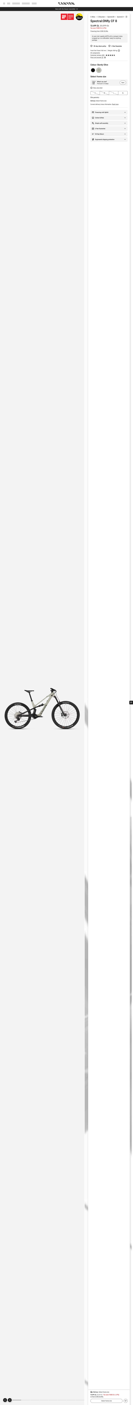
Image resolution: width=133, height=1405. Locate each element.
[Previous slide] (5, 1400)
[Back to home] (66, 3)
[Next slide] (10, 1400)
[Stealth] (93, 70)
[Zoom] (42, 709)
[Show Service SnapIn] (131, 702)
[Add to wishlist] (126, 1401)
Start (122, 82)
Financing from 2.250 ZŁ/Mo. (99, 31)
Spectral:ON (111, 17)
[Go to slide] (26, 1400)
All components (95, 53)
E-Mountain (101, 17)
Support (34, 3)
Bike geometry (94, 97)
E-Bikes (92, 17)
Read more (115, 104)
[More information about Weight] (119, 51)
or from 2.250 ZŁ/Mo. (96, 1397)
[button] (79, 16)
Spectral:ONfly (121, 17)
